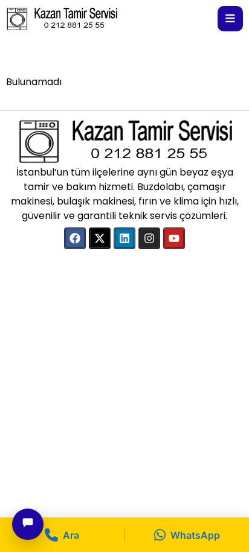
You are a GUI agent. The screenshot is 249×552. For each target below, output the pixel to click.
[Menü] (230, 18)
